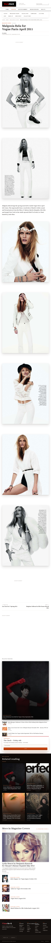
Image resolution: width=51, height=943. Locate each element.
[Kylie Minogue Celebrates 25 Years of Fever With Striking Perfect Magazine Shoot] (37, 777)
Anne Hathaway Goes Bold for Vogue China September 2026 (12, 787)
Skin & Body (18, 16)
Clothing (41, 13)
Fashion (13, 9)
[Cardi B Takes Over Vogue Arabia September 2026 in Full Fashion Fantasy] (37, 807)
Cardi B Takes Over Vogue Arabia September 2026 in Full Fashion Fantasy (34, 816)
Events (28, 927)
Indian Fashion (34, 9)
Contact (13, 937)
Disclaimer (47, 941)
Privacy (42, 941)
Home (7, 9)
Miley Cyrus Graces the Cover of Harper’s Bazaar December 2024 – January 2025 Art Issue (12, 816)
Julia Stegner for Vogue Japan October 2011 (23, 879)
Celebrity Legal (29, 929)
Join (25, 748)
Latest (6, 13)
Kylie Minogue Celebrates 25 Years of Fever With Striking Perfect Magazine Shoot (35, 787)
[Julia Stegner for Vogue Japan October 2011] (5, 878)
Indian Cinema (36, 930)
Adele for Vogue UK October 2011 (20, 889)
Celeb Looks (25, 13)
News (7, 19)
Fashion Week (38, 932)
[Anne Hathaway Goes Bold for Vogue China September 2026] (13, 777)
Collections (27, 16)
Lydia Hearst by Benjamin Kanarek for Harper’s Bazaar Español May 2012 (18, 864)
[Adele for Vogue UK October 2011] (5, 888)
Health (43, 9)
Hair (5, 16)
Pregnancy (45, 930)
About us (5, 937)
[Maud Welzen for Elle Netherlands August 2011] (5, 908)
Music (28, 931)
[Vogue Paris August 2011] (5, 898)
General (44, 925)
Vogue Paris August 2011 (18, 898)
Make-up (10, 16)
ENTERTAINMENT (22, 9)
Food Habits (45, 927)
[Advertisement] (25, 51)
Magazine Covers (14, 13)
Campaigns (33, 13)
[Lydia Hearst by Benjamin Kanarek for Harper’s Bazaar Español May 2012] (25, 847)
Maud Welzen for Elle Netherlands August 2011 (24, 908)
